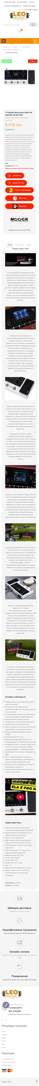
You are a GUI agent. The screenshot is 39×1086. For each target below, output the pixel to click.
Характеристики (20, 248)
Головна (6, 47)
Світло (4, 1047)
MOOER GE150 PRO (12, 53)
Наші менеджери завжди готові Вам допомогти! (19, 933)
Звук (3, 1044)
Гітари (15, 47)
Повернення (19, 976)
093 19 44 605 (15, 1011)
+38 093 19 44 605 (33, 10)
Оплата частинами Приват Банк (22, 191)
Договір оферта (22, 2)
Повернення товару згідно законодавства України (20, 980)
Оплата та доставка (9, 2)
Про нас (31, 2)
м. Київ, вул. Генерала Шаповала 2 (20, 1014)
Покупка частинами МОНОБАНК (19, 207)
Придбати (17, 175)
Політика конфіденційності (12, 6)
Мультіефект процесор (11, 49)
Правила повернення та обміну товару (19, 168)
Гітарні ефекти (26, 47)
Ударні (4, 1038)
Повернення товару (29, 6)
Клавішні (4, 1035)
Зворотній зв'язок (8, 1059)
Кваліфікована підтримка (19, 930)
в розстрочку (18, 183)
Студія (4, 1041)
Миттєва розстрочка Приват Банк (19, 199)
